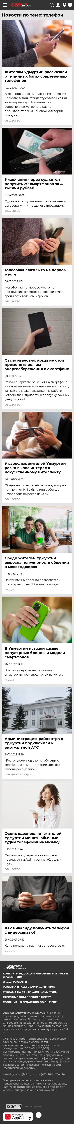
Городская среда (18, 774)
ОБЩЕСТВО (12, 120)
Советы (10, 951)
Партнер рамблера (33, 1106)
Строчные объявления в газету (27, 997)
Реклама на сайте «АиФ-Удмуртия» (30, 992)
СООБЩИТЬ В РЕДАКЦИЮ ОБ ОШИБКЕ (30, 1002)
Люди (9, 589)
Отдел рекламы (15, 981)
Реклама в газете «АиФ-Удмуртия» (29, 986)
